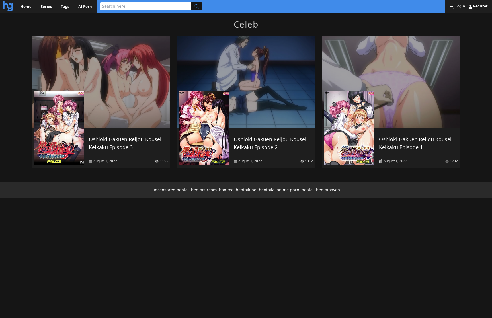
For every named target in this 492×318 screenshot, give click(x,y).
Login (459, 6)
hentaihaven (328, 189)
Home (26, 6)
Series (46, 6)
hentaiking (246, 189)
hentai (308, 189)
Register (479, 6)
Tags (65, 6)
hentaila (266, 189)
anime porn (288, 189)
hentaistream (204, 189)
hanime (226, 189)
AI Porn (85, 6)
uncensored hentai (170, 189)
